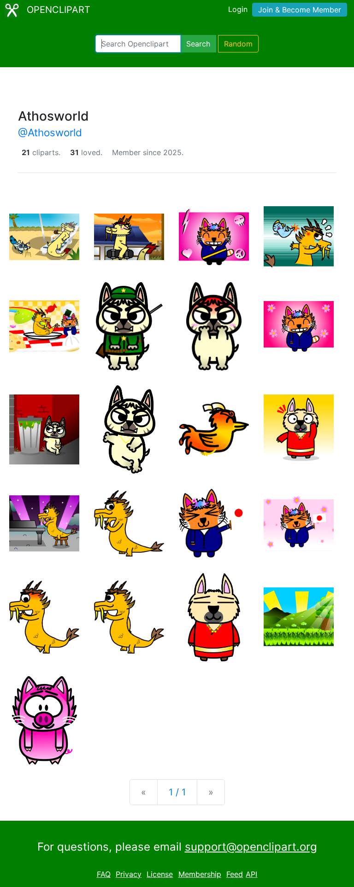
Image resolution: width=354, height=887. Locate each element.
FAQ (104, 874)
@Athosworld (50, 132)
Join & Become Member (299, 9)
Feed (234, 874)
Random (238, 43)
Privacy (129, 874)
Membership (199, 874)
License (160, 874)
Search (198, 43)
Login (238, 9)
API (251, 874)
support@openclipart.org (251, 846)
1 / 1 (177, 792)
